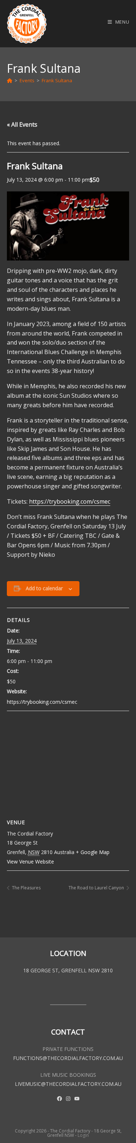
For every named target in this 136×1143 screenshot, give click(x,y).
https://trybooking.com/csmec (69, 501)
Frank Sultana (57, 80)
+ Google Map (93, 852)
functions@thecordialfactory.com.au (68, 1058)
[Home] (9, 80)
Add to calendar (44, 588)
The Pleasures (26, 888)
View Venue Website (30, 861)
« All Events (22, 124)
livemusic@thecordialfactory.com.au (68, 1083)
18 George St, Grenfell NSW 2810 (68, 970)
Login (83, 1135)
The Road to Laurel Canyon (97, 888)
